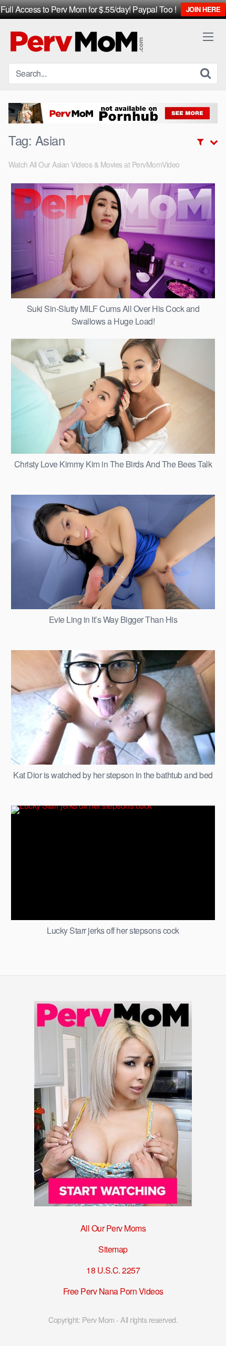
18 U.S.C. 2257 (113, 1270)
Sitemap (113, 1249)
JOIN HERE (203, 9)
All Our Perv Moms (113, 1228)
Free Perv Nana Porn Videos (113, 1291)
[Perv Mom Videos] (77, 41)
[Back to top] (207, 1322)
